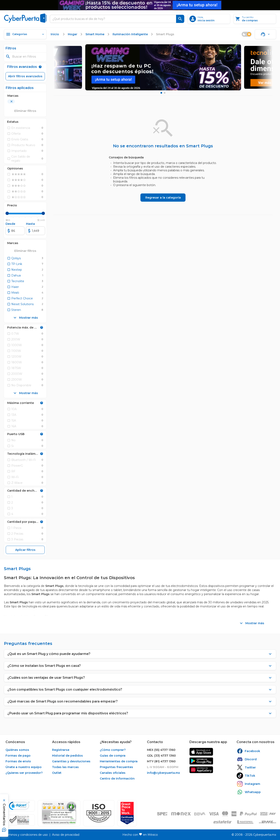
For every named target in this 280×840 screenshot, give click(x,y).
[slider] (7, 213)
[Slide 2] (164, 93)
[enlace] (201, 752)
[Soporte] (265, 34)
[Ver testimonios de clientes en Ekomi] (59, 813)
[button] (98, 813)
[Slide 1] (161, 93)
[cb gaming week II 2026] (163, 67)
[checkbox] (14, 258)
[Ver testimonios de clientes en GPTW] (127, 813)
